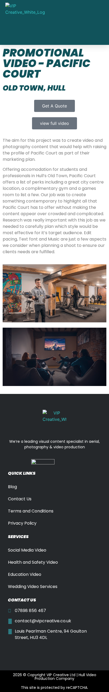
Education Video (24, 574)
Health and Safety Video (33, 562)
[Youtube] (22, 650)
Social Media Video (27, 550)
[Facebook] (12, 650)
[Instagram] (32, 650)
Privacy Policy (22, 523)
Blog (12, 487)
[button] (79, 22)
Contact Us (19, 499)
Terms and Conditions (30, 511)
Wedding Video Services (32, 586)
